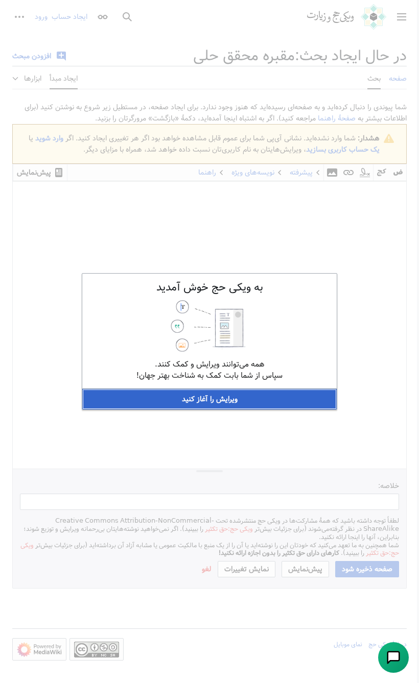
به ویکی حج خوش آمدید (209, 287)
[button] (209, 399)
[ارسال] (393, 657)
